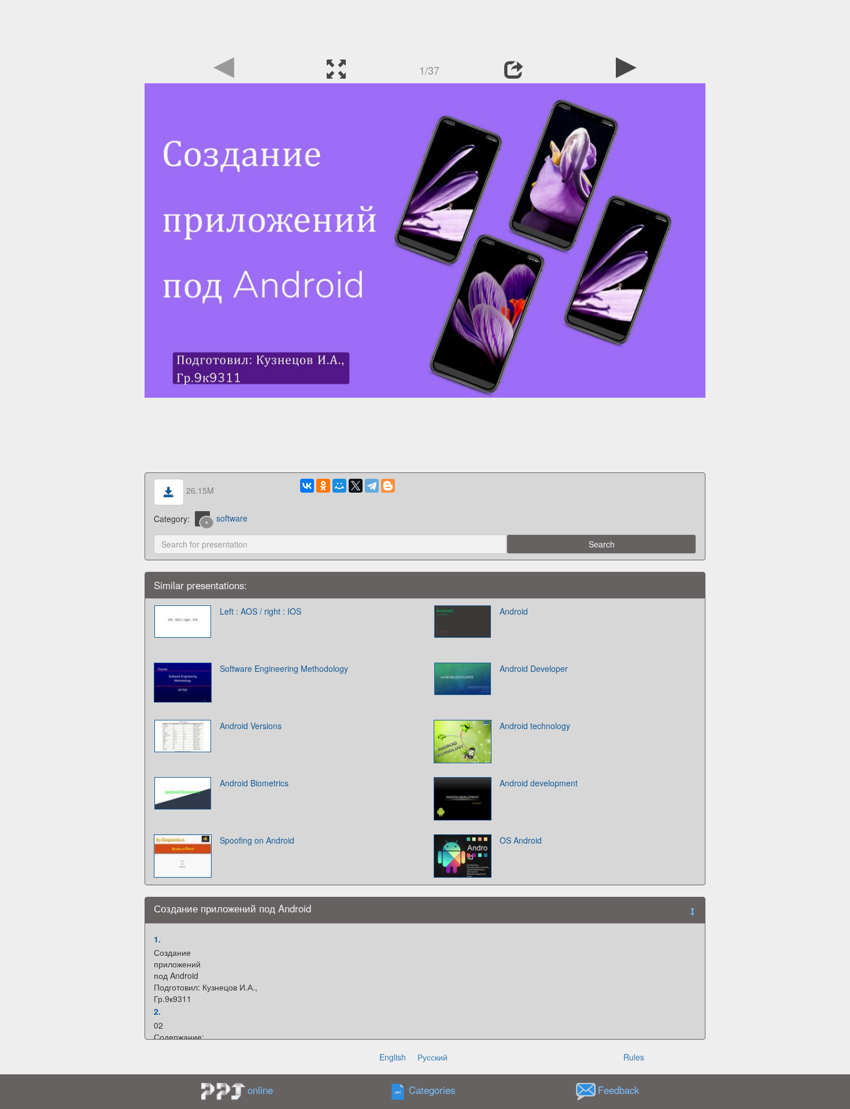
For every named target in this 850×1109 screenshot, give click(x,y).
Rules (633, 1057)
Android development (539, 783)
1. (157, 939)
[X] (356, 486)
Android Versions (251, 725)
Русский (432, 1057)
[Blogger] (388, 486)
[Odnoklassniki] (323, 486)
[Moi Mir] (339, 486)
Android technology (535, 725)
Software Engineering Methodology (284, 668)
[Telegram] (372, 486)
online (260, 1090)
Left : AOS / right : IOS (260, 611)
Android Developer (534, 668)
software (231, 518)
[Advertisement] (425, 26)
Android (514, 611)
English (392, 1057)
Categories (432, 1090)
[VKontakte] (307, 486)
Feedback (618, 1090)
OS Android (521, 840)
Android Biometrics (254, 783)
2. (157, 1011)
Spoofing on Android (257, 840)
